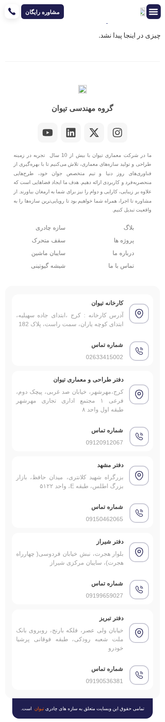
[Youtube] (48, 133)
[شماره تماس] (139, 351)
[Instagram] (117, 133)
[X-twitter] (94, 133)
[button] (153, 11)
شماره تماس (107, 344)
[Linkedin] (71, 133)
